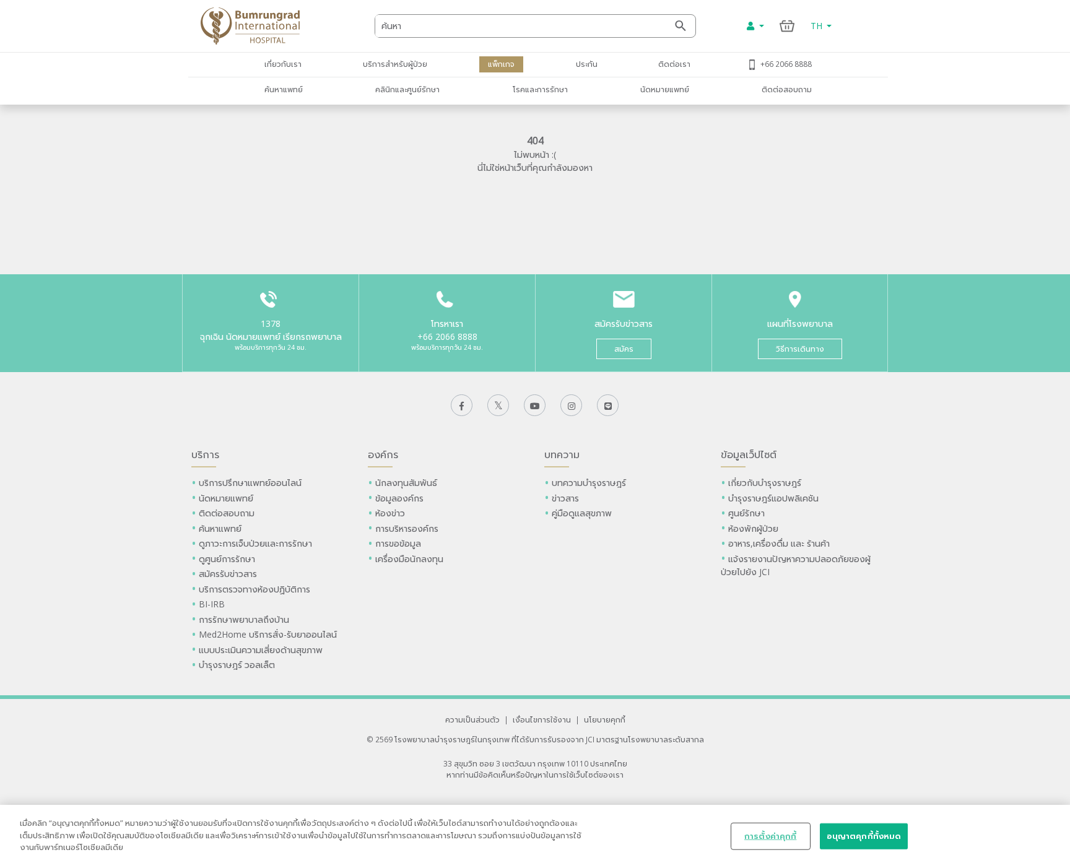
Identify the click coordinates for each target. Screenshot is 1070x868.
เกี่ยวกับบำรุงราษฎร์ (764, 482)
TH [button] (818, 26)
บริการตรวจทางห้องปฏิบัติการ (254, 589)
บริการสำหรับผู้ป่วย (395, 64)
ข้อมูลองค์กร (399, 498)
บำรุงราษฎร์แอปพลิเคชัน (773, 498)
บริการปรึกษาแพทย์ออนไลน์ (251, 482)
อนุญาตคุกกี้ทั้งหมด (864, 835)
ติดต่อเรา (674, 64)
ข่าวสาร (565, 498)
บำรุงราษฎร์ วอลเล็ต (237, 665)
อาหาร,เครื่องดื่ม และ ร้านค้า (779, 543)
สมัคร (623, 349)
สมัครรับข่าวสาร (228, 573)
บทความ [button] (562, 454)
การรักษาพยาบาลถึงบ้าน (245, 619)
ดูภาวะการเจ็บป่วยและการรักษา (255, 543)
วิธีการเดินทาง (800, 349)
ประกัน (587, 64)
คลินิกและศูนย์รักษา (407, 89)
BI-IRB (212, 604)
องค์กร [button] (383, 454)
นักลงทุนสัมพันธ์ (406, 482)
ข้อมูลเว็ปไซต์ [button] (748, 454)
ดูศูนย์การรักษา (227, 559)
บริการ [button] (205, 454)
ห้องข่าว (390, 513)
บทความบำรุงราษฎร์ (589, 482)
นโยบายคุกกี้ (604, 719)
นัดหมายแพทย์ (664, 89)
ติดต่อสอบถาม (787, 89)
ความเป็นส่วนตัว (472, 719)
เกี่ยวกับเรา (283, 64)
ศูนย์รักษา (746, 513)
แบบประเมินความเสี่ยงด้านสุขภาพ (261, 650)
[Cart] (787, 26)
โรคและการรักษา (540, 89)
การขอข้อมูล (398, 543)
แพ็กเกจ (501, 64)
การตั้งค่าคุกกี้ (770, 835)
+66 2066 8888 (786, 64)
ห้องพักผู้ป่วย (753, 528)
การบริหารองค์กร (406, 528)
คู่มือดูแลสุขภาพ (582, 513)
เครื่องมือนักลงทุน (409, 559)
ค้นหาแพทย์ (283, 89)
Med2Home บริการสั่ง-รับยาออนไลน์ (268, 634)
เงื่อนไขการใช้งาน (542, 719)
